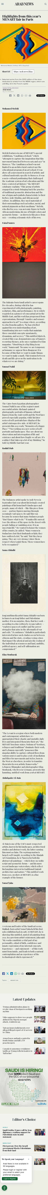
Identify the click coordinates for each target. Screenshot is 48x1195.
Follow (41, 96)
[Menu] (2, 4)
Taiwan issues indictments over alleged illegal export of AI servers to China (17, 1030)
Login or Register (10, 1179)
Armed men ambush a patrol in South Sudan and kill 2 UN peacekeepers (16, 1040)
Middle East (7, 1143)
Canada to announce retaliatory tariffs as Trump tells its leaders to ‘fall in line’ (17, 1050)
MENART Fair (14, 980)
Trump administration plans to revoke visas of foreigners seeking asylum (17, 1009)
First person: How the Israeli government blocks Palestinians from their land (17, 1148)
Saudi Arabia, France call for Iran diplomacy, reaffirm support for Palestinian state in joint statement (17, 1133)
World (5, 1127)
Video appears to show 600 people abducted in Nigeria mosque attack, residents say (17, 1019)
